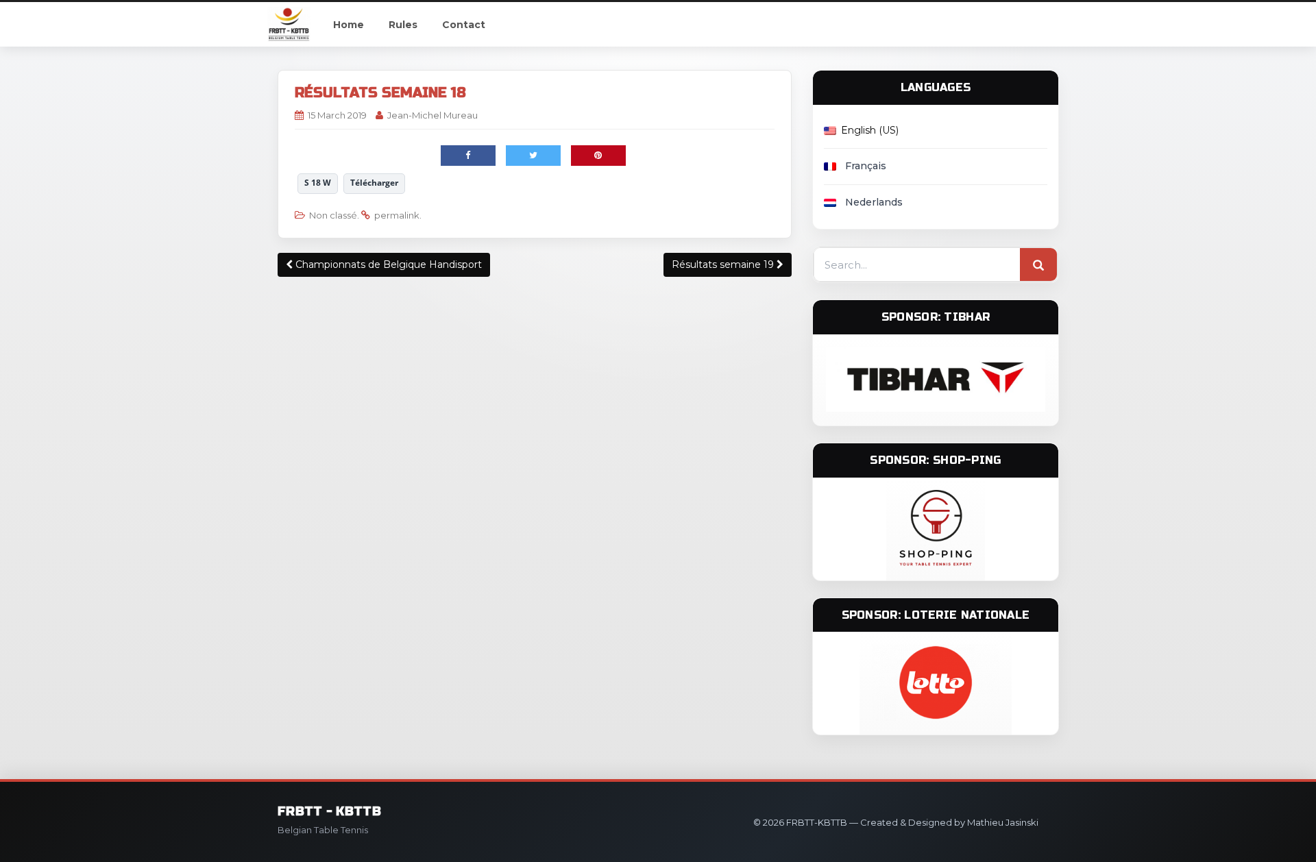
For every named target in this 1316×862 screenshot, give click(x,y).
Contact (463, 25)
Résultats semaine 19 (724, 264)
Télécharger (374, 182)
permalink (396, 215)
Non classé (333, 215)
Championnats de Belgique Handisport (387, 264)
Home (348, 25)
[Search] (1038, 265)
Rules (403, 25)
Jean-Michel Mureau (432, 115)
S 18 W (317, 182)
